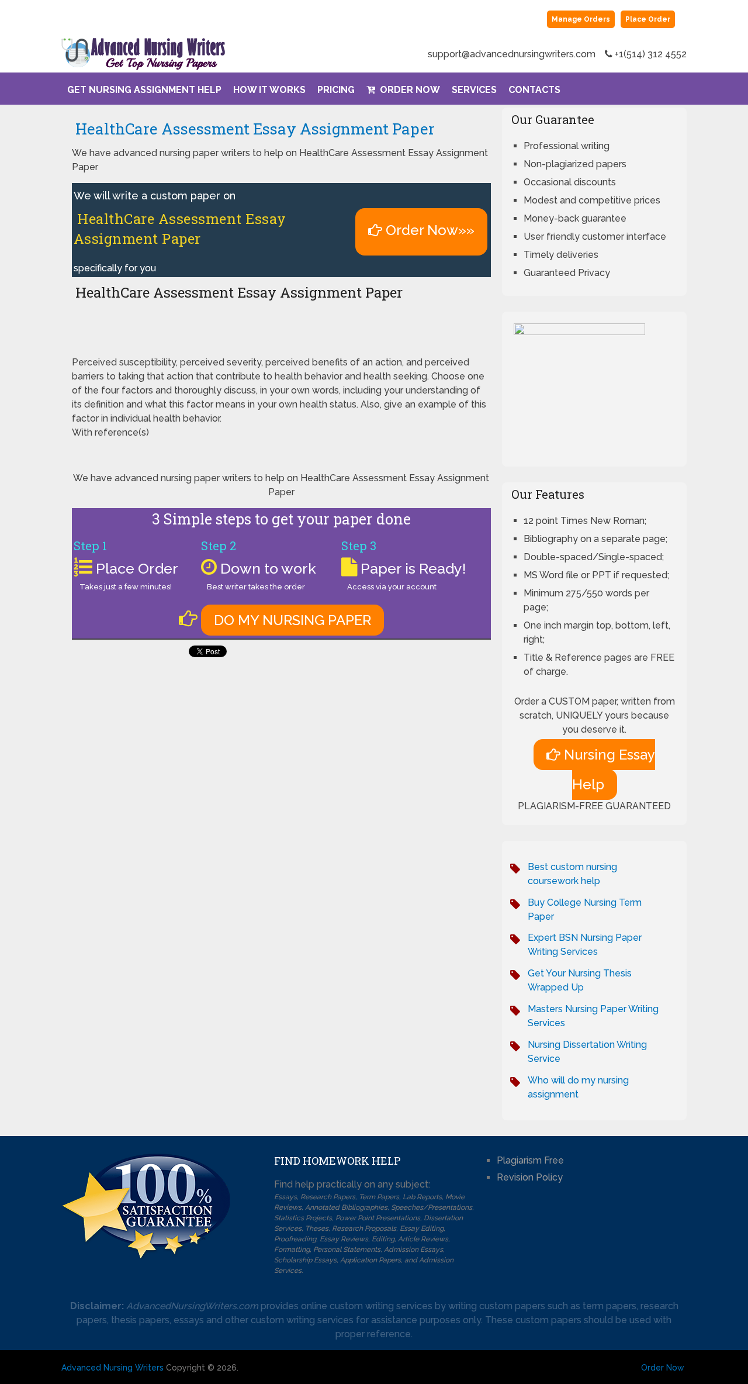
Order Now (409, 89)
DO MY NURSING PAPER (292, 620)
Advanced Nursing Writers (112, 1367)
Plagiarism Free (530, 1160)
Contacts (534, 89)
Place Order (647, 19)
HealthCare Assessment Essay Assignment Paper (253, 129)
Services (474, 89)
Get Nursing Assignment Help (144, 89)
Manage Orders (581, 19)
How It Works (269, 89)
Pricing (336, 89)
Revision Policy (530, 1177)
